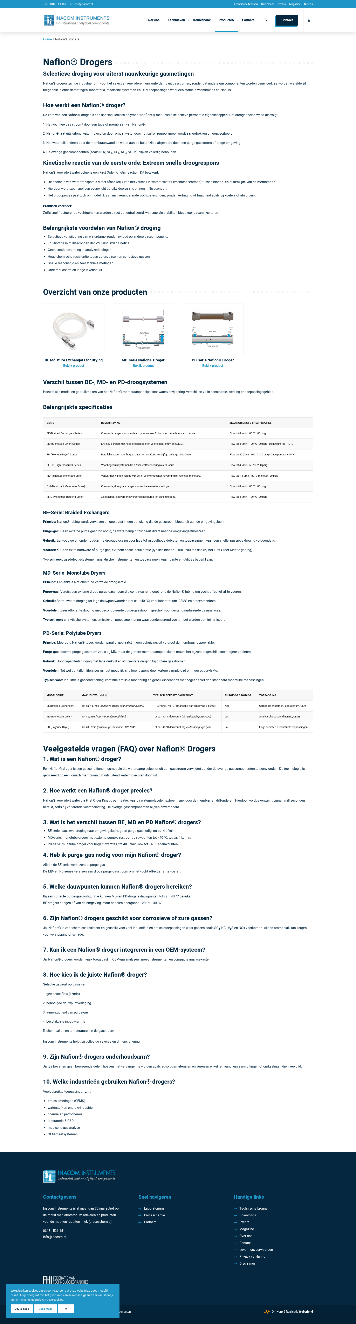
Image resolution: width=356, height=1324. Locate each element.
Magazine (295, 4)
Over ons (245, 1235)
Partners (150, 1222)
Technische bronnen (246, 4)
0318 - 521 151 (57, 4)
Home (47, 39)
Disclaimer (247, 1263)
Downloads (267, 4)
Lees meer (46, 1309)
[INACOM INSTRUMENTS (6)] (77, 20)
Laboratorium (154, 1208)
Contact (245, 1243)
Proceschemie (154, 1215)
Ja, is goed (22, 1309)
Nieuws (308, 4)
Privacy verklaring (252, 1256)
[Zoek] (265, 20)
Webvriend (306, 1312)
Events (282, 4)
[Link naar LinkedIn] (310, 20)
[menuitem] (246, 4)
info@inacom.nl (83, 4)
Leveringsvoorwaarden (256, 1249)
